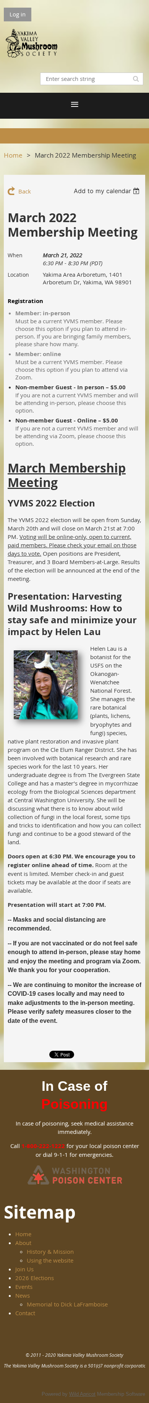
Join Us (24, 1269)
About (23, 1243)
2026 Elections (34, 1278)
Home (13, 155)
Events (23, 1286)
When (15, 255)
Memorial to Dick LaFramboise (67, 1304)
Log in (18, 14)
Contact (25, 1313)
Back (24, 191)
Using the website (50, 1260)
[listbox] (107, 190)
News (22, 1295)
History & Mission (50, 1251)
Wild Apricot (82, 1394)
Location (18, 274)
